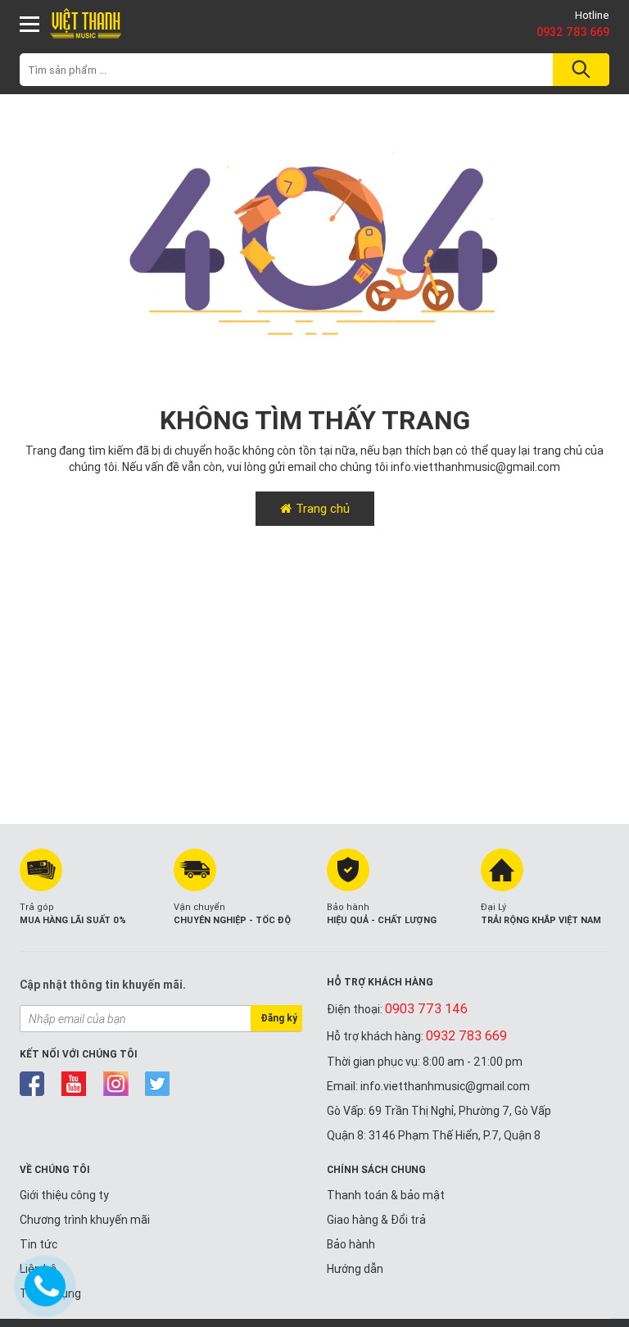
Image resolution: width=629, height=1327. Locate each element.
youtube (74, 1083)
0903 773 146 (426, 1008)
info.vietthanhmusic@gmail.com (475, 467)
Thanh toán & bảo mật (386, 1195)
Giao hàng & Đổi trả (376, 1219)
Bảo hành (351, 1244)
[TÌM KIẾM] (578, 69)
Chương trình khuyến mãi (85, 1219)
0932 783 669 (572, 32)
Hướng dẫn (355, 1268)
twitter (157, 1083)
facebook (32, 1083)
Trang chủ (323, 508)
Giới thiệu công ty (64, 1195)
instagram (116, 1083)
